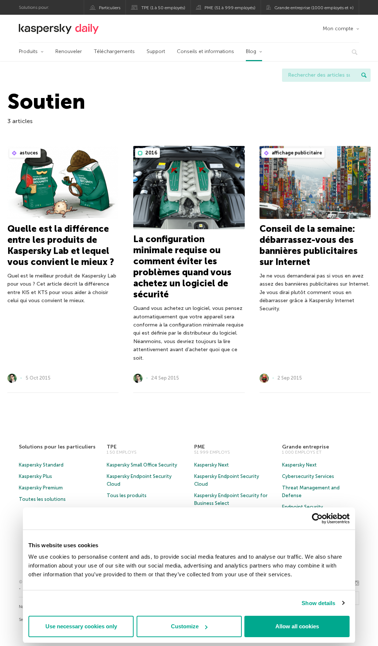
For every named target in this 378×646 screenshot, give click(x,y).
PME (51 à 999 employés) (230, 7)
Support (156, 51)
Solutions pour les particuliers (57, 447)
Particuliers (109, 7)
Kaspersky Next (211, 465)
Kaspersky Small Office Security (142, 465)
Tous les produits (127, 495)
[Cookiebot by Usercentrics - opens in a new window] (317, 518)
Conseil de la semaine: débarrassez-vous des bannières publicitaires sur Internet (309, 245)
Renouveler (68, 51)
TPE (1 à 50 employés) (163, 7)
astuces (28, 153)
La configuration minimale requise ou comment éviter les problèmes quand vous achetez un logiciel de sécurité (182, 267)
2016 (150, 153)
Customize (185, 626)
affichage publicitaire (296, 153)
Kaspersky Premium (41, 487)
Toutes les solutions (42, 499)
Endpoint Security (302, 507)
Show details (318, 603)
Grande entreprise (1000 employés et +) (314, 7)
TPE (112, 447)
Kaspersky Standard (41, 465)
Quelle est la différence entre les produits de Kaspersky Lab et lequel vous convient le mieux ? (60, 245)
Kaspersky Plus (35, 476)
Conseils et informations (205, 51)
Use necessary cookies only (81, 626)
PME (199, 447)
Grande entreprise (305, 447)
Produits (28, 51)
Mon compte (338, 28)
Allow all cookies (297, 626)
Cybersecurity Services (308, 476)
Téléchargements (114, 51)
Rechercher (364, 75)
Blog (251, 51)
